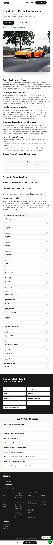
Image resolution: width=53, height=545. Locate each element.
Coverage (5, 505)
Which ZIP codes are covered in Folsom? (15, 430)
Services (4, 503)
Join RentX (41, 496)
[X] (7, 489)
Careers (4, 510)
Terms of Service (6, 526)
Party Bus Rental (18, 509)
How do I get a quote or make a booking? (15, 453)
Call (18, 542)
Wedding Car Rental (19, 504)
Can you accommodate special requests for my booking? (19, 458)
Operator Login (42, 501)
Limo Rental (17, 514)
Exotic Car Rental (18, 496)
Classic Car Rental (19, 499)
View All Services (7, 385)
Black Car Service (19, 519)
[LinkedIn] (13, 489)
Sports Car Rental (10, 8)
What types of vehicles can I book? (13, 444)
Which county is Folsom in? (11, 439)
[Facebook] (4, 489)
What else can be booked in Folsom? (14, 435)
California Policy (6, 530)
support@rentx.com (9, 485)
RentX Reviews (6, 532)
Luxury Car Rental (19, 517)
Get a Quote (41, 2)
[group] (26, 165)
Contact (4, 512)
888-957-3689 (29, 2)
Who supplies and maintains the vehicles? (15, 462)
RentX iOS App (42, 503)
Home (4, 8)
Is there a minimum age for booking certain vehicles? (18, 467)
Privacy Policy (6, 528)
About (4, 499)
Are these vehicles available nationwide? (15, 448)
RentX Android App (43, 505)
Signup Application (43, 499)
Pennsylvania (19, 8)
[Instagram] (10, 489)
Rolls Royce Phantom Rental (19, 512)
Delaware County (27, 8)
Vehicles (4, 507)
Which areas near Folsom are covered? (14, 425)
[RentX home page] (7, 2)
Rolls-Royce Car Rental (18, 501)
